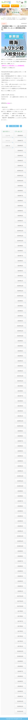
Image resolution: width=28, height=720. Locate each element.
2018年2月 (20, 586)
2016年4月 (20, 686)
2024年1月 (20, 280)
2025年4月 (20, 210)
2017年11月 (20, 601)
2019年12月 (20, 476)
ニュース (8, 135)
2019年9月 (20, 491)
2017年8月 (20, 616)
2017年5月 (20, 631)
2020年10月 (20, 426)
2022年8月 (20, 345)
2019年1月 (20, 531)
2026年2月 (20, 160)
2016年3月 (20, 691)
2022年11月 (20, 330)
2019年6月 (20, 506)
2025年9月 (20, 185)
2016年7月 (20, 671)
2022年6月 (20, 350)
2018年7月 (20, 561)
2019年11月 (20, 481)
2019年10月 (20, 486)
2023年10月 (20, 295)
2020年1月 (20, 471)
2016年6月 (20, 676)
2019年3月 (20, 521)
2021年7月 (20, 395)
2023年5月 (20, 315)
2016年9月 (20, 661)
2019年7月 (20, 501)
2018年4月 (20, 576)
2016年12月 (20, 651)
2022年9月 (20, 340)
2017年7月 (20, 621)
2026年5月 (20, 150)
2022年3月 (20, 365)
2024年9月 (20, 245)
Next (21, 126)
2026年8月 (20, 135)
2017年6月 (20, 626)
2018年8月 (20, 556)
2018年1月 (20, 591)
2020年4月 (20, 456)
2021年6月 (20, 401)
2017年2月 (20, 641)
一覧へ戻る (14, 126)
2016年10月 (20, 656)
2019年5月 (20, 511)
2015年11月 (20, 706)
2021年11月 (20, 380)
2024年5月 (20, 265)
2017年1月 (20, 646)
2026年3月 (20, 155)
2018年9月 (20, 551)
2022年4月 (20, 360)
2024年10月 (20, 240)
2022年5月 (20, 355)
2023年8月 (20, 305)
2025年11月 (20, 175)
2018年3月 (20, 581)
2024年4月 (20, 270)
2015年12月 (20, 701)
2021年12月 (20, 375)
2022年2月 (20, 370)
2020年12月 (20, 421)
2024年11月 (20, 235)
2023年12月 (20, 285)
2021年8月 (20, 391)
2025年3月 (20, 215)
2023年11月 (20, 290)
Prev (7, 126)
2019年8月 (20, 496)
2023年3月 (20, 320)
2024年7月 (20, 255)
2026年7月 (20, 140)
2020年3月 (20, 461)
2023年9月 (20, 300)
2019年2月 (20, 526)
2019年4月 (20, 516)
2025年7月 (20, 195)
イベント (8, 140)
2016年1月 (20, 696)
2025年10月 (20, 180)
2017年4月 (20, 636)
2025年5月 (20, 205)
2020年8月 (20, 436)
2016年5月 (20, 681)
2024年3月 (20, 275)
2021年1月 (20, 416)
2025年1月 (20, 225)
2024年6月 (20, 260)
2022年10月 (20, 335)
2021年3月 (20, 405)
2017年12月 (20, 596)
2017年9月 (20, 611)
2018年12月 (20, 536)
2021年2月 (20, 411)
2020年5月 (20, 451)
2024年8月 (20, 250)
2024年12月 (20, 230)
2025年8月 (20, 190)
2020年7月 (20, 441)
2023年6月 (20, 310)
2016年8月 (20, 666)
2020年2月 (20, 466)
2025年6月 (20, 200)
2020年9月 (20, 431)
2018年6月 (20, 566)
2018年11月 (20, 541)
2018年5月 (20, 571)
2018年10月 (20, 546)
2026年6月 (20, 145)
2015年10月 (20, 711)
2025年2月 (20, 220)
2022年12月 (20, 325)
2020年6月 (20, 446)
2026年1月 (20, 165)
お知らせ (8, 145)
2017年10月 (20, 606)
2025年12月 (20, 170)
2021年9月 (20, 385)
